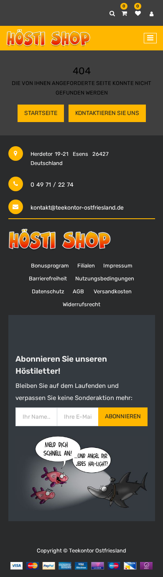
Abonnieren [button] (123, 416)
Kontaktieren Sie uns (107, 113)
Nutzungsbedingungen (104, 278)
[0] (124, 13)
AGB (78, 291)
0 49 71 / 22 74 (52, 184)
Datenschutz (48, 291)
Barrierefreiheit (48, 278)
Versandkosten (113, 291)
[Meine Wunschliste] (138, 13)
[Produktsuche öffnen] (112, 13)
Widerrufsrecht (81, 304)
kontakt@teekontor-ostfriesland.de (77, 207)
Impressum (117, 265)
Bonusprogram (50, 265)
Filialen (86, 265)
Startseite (40, 113)
